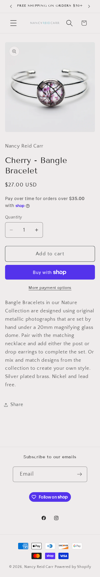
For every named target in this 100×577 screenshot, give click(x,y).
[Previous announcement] (11, 6)
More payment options (50, 287)
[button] (13, 23)
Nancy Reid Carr (39, 567)
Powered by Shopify (73, 567)
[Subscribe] (79, 474)
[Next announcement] (89, 6)
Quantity (13, 217)
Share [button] (16, 404)
